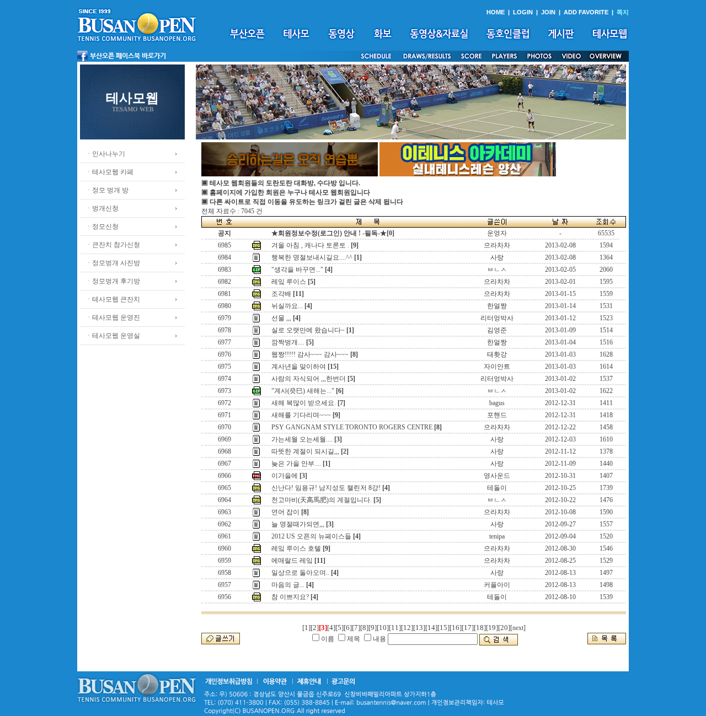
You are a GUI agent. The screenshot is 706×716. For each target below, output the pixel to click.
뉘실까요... (287, 306)
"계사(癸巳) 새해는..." (302, 391)
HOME (495, 12)
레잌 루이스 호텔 (296, 548)
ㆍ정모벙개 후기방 (112, 281)
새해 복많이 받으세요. (303, 403)
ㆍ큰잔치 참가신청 (112, 245)
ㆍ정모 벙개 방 (107, 190)
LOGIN (523, 12)
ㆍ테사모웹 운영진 (112, 317)
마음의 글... (287, 585)
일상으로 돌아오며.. (300, 573)
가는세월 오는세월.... (302, 439)
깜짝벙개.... (287, 342)
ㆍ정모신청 (102, 226)
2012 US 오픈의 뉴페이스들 (311, 536)
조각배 (281, 294)
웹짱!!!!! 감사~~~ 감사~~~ (310, 354)
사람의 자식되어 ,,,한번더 (308, 379)
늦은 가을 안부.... (296, 463)
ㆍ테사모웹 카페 (109, 172)
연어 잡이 (285, 512)
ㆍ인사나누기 (105, 154)
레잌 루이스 (288, 282)
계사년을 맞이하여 (298, 366)
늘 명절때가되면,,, (297, 524)
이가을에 (284, 476)
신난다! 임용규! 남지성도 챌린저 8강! (326, 488)
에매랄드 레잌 (292, 560)
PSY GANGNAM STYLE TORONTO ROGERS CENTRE (351, 427)
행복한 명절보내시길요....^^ (311, 257)
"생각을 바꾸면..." (297, 269)
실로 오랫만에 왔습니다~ (308, 330)
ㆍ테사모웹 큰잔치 (112, 299)
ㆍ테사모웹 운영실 (112, 336)
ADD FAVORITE (586, 12)
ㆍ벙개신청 (102, 208)
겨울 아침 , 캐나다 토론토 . (310, 245)
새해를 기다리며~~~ (301, 415)
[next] (518, 628)
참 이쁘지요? (290, 597)
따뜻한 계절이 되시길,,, (305, 451)
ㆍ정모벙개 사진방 (112, 263)
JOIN (548, 12)
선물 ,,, (281, 318)
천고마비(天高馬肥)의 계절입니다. (321, 500)
